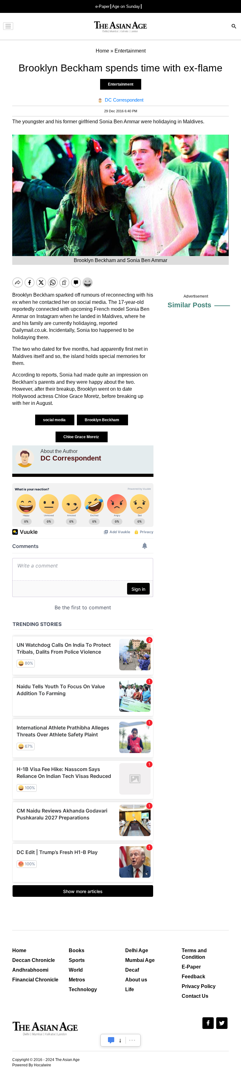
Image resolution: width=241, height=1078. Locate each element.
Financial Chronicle (35, 979)
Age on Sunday (126, 6)
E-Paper (191, 966)
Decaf (132, 970)
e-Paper (102, 6)
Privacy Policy (199, 986)
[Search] (234, 27)
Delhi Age (136, 950)
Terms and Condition (194, 954)
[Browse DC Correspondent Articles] (24, 458)
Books (76, 950)
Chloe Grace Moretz (81, 437)
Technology (83, 989)
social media (55, 420)
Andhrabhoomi (30, 970)
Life (129, 989)
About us (136, 979)
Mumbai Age (140, 960)
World (76, 970)
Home (19, 950)
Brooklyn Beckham (102, 420)
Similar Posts (189, 305)
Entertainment (120, 84)
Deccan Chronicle (33, 960)
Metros (77, 979)
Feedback (193, 976)
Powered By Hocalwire (31, 1065)
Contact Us (195, 996)
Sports (77, 960)
